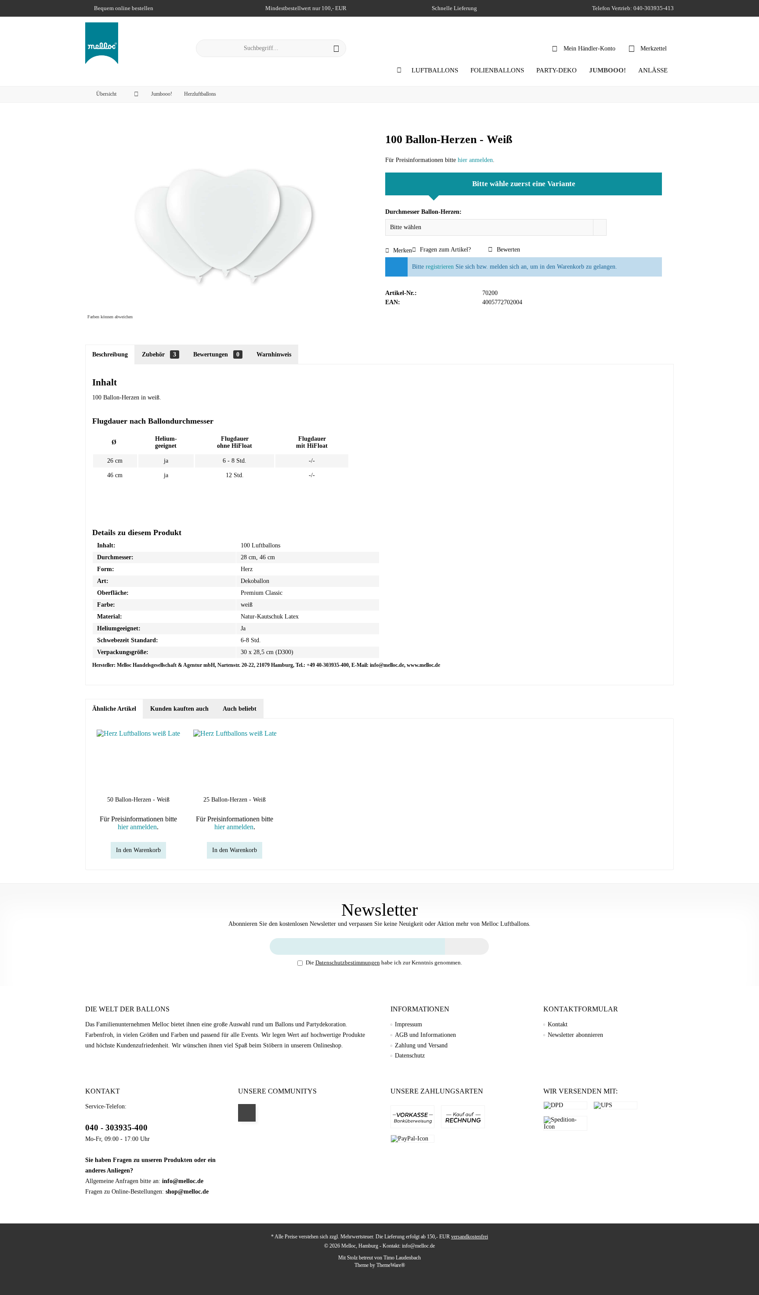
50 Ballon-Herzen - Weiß (138, 799)
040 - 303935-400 (116, 1127)
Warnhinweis (274, 354)
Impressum (408, 1024)
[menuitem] (648, 48)
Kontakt (557, 1024)
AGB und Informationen (425, 1035)
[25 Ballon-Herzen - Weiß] (235, 760)
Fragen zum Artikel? (444, 249)
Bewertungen (216, 354)
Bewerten (507, 249)
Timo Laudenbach (402, 1258)
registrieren (440, 266)
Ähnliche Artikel (114, 708)
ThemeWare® (390, 1265)
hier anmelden (475, 160)
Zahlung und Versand (421, 1045)
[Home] (399, 70)
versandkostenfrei (469, 1237)
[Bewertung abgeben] (523, 151)
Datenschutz (410, 1055)
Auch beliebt (240, 708)
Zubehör (159, 354)
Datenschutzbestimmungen (347, 962)
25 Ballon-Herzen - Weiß (234, 799)
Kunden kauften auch (179, 708)
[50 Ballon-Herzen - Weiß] (138, 760)
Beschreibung (110, 354)
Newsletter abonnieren (575, 1035)
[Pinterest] (247, 1113)
